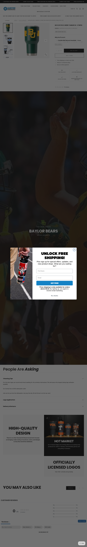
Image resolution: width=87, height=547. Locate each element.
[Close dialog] (74, 249)
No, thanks (54, 295)
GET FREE (54, 283)
